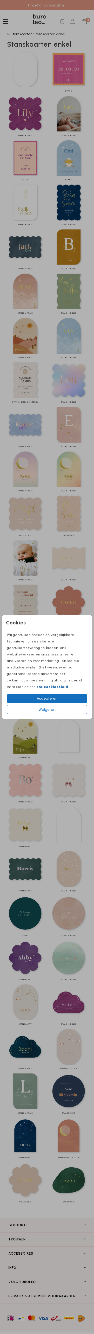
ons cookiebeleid (52, 687)
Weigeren (47, 709)
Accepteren (47, 698)
